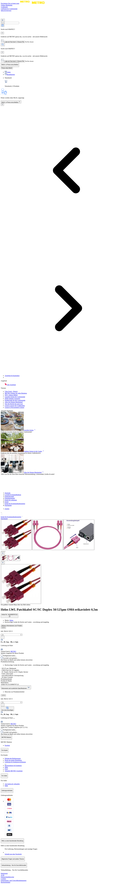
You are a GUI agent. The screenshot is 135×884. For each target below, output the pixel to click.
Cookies (3, 879)
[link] (69, 82)
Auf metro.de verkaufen (12, 784)
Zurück (7, 509)
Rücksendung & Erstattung (13, 765)
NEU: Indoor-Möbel (11, 395)
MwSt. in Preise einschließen (10, 102)
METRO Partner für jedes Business (16, 393)
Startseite (7, 493)
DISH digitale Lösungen (12, 398)
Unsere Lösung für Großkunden (15, 406)
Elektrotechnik (9, 496)
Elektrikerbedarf (10, 498)
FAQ (6, 769)
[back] (3, 20)
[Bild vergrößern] (21, 584)
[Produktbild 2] (10, 558)
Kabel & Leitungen (11, 500)
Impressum (4, 873)
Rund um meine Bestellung (13, 760)
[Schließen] (2, 104)
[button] (67, 513)
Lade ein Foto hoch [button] (10, 42)
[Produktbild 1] (4, 558)
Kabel (6, 502)
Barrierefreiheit (5, 882)
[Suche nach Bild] (2, 25)
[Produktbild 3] (17, 558)
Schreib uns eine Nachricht (13, 854)
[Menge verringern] (1, 635)
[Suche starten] (3, 44)
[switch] (7, 68)
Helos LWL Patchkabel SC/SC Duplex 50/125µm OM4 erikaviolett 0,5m (49, 609)
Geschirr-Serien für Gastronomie (15, 397)
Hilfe (6, 767)
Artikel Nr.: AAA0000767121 (9, 614)
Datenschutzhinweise (7, 877)
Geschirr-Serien (29, 430)
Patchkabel (8, 505)
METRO (13, 651)
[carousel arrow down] (3, 562)
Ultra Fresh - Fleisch (11, 391)
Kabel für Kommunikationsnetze (15, 503)
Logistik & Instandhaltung (13, 495)
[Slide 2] (3, 551)
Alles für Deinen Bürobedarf (14, 402)
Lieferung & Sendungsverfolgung (15, 762)
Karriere (7, 745)
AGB (2, 875)
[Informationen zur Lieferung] (14, 718)
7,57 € (3, 627)
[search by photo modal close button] (2, 33)
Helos (11, 620)
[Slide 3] (5, 551)
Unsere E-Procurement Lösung (14, 407)
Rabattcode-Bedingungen (13, 758)
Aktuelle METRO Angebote (14, 771)
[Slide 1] (1, 551)
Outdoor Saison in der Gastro (33, 451)
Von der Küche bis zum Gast (14, 404)
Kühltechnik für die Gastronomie (15, 400)
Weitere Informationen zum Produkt (12, 625)
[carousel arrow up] (3, 553)
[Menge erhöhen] (21, 635)
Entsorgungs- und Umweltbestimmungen (13, 880)
